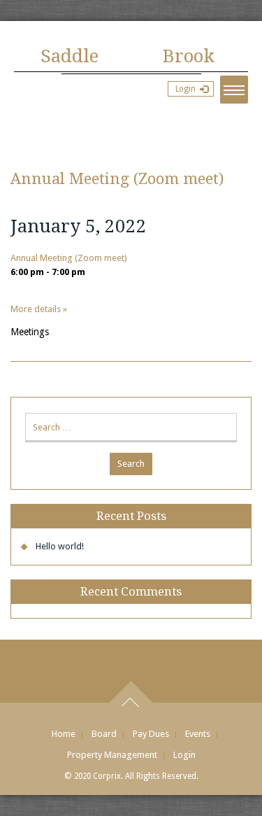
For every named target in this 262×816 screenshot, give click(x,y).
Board (104, 733)
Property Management (112, 754)
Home (63, 733)
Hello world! (60, 546)
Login (185, 89)
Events (197, 733)
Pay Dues (151, 733)
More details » (38, 309)
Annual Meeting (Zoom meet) (117, 178)
